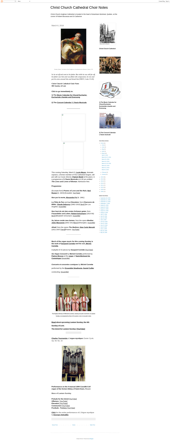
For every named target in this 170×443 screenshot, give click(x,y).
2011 (102, 185)
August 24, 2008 (104, 207)
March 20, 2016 (105, 165)
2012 (102, 183)
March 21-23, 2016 (106, 163)
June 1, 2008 (103, 228)
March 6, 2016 (105, 169)
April (103, 151)
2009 (102, 189)
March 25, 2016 (105, 159)
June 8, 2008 (103, 227)
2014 (102, 179)
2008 (102, 191)
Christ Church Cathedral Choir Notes (79, 7)
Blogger (91, 438)
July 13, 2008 (103, 218)
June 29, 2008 (103, 221)
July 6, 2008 (103, 219)
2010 (102, 187)
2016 (102, 143)
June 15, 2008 (103, 225)
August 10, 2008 (104, 210)
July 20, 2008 (103, 216)
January (104, 174)
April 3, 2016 (105, 155)
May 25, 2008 (103, 230)
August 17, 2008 (104, 209)
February (104, 172)
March (103, 153)
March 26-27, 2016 (106, 157)
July (103, 145)
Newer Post (55, 425)
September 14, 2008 (105, 201)
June (103, 147)
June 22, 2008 (103, 223)
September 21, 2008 (105, 199)
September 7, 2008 (105, 203)
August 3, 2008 (104, 212)
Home (73, 425)
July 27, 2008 (103, 214)
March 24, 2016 (105, 161)
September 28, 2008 (105, 198)
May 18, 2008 (103, 232)
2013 (102, 181)
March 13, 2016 (105, 167)
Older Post (92, 425)
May (103, 149)
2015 (102, 177)
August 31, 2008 (104, 205)
